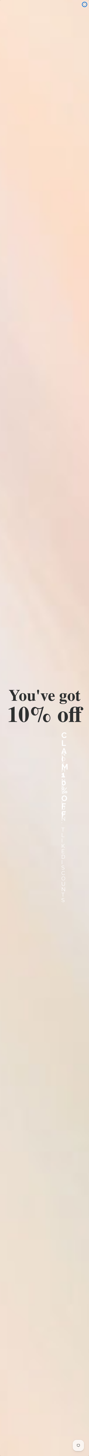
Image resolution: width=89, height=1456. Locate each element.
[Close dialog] (84, 4)
